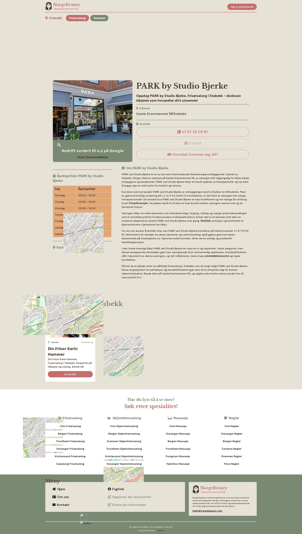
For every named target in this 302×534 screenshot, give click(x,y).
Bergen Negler (232, 441)
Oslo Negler (231, 426)
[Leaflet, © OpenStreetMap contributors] (82, 270)
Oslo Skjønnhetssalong (124, 426)
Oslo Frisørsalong (70, 426)
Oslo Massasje (178, 426)
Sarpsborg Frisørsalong (70, 463)
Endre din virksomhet (129, 505)
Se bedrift (70, 374)
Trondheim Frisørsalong (70, 441)
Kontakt (63, 505)
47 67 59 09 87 (195, 131)
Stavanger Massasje (178, 433)
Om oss (63, 497)
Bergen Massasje (178, 441)
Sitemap (160, 530)
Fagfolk (118, 489)
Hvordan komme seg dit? (195, 154)
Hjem (61, 489)
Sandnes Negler (231, 448)
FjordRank (144, 527)
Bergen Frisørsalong (70, 433)
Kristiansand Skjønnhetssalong (124, 456)
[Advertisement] (139, 47)
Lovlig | (141, 530)
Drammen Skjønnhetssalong (124, 441)
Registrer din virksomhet (131, 497)
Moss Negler (231, 463)
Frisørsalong (77, 18)
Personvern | (150, 530)
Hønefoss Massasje (178, 463)
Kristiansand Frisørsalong (70, 456)
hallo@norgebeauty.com (207, 510)
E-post (195, 143)
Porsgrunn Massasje (178, 456)
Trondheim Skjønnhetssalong (124, 448)
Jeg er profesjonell (242, 6)
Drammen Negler (231, 456)
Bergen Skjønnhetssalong (124, 433)
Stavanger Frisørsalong (70, 448)
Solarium (99, 18)
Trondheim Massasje (177, 448)
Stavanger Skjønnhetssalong (124, 463)
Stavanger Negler (231, 433)
